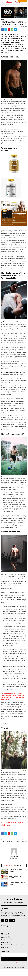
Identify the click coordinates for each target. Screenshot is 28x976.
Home (2, 5)
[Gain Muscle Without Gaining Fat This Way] (4, 884)
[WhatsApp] (12, 29)
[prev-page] (2, 889)
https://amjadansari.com (14, 858)
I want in (13, 958)
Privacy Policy (17, 962)
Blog (2, 937)
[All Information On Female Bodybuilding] (4, 871)
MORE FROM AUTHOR (19, 865)
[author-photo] (14, 854)
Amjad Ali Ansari (6, 26)
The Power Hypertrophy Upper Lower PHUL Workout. (20, 842)
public (2, 942)
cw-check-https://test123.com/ (9, 936)
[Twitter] (5, 29)
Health (6, 5)
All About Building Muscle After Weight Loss (7, 842)
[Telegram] (15, 29)
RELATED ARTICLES (8, 865)
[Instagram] (6, 920)
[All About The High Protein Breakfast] (4, 877)
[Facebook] (2, 29)
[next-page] (4, 889)
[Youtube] (13, 920)
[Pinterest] (9, 29)
